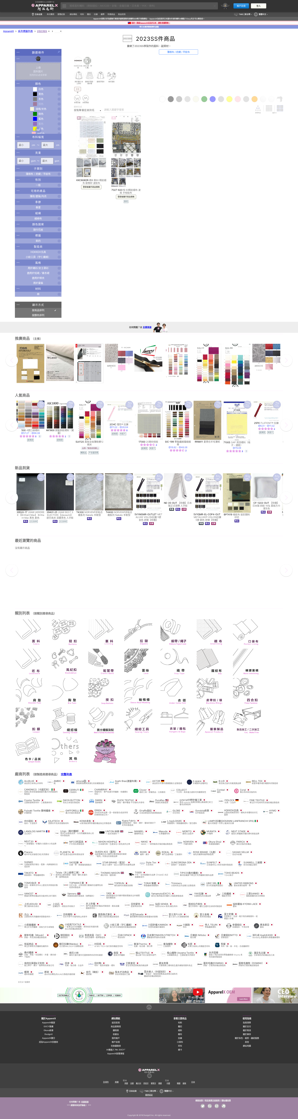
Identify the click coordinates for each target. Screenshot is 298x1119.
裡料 (180, 1030)
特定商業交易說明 (212, 1100)
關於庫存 (247, 1034)
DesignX (49, 1034)
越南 (184, 1083)
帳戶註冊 (241, 6)
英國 (126, 1083)
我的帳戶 (116, 1038)
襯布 (180, 1034)
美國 (117, 1082)
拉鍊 (180, 1038)
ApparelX (8, 31)
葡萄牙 (153, 1083)
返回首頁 (116, 1022)
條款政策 (199, 1100)
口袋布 (180, 1042)
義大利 (138, 1083)
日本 (193, 1082)
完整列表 (66, 774)
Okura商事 (48, 1030)
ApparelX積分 (48, 1038)
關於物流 (247, 1030)
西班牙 (146, 1083)
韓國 (178, 1083)
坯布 (180, 1046)
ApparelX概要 (48, 1022)
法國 (132, 1083)
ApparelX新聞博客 (115, 1053)
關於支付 (247, 1026)
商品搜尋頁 (116, 1026)
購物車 (116, 1030)
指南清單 (247, 1022)
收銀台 (116, 1034)
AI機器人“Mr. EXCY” (115, 1050)
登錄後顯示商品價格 (91, 187)
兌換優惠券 (116, 1046)
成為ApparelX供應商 (48, 1042)
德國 (160, 1083)
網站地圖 (247, 1046)
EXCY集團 (48, 1026)
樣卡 (180, 1050)
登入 (258, 6)
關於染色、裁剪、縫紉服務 (247, 1038)
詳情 (157, 27)
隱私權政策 (226, 1100)
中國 (168, 1083)
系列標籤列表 (25, 31)
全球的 (106, 1082)
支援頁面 (147, 327)
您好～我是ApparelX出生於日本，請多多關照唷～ (150, 23)
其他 (247, 1042)
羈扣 (180, 1026)
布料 (180, 1022)
